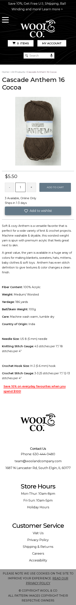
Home (5, 71)
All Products (18, 71)
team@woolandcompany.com (38, 461)
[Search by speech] (51, 56)
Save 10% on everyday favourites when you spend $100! (35, 389)
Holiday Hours (38, 507)
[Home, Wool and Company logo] (38, 29)
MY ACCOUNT (52, 43)
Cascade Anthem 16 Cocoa (42, 71)
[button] (38, 211)
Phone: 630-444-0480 (38, 454)
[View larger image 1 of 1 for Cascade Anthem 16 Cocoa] (38, 131)
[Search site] (26, 55)
